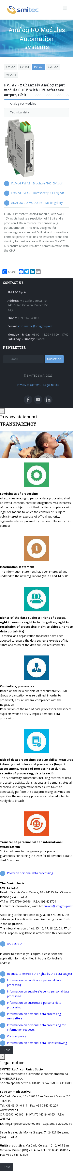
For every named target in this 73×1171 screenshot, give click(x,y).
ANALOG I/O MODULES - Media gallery (37, 203)
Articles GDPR (16, 944)
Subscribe (54, 359)
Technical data (19, 112)
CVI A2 (10, 67)
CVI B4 (24, 67)
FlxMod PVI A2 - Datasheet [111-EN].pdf (37, 193)
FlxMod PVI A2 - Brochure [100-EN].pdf (36, 183)
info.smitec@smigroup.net (35, 326)
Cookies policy (16, 1036)
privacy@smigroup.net (58, 906)
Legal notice (51, 385)
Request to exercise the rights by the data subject (39, 974)
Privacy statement (29, 385)
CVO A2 (53, 67)
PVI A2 (38, 67)
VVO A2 (11, 75)
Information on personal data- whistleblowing (37, 1043)
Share (12, 272)
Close (6, 1050)
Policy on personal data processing (30, 873)
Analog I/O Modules (23, 103)
